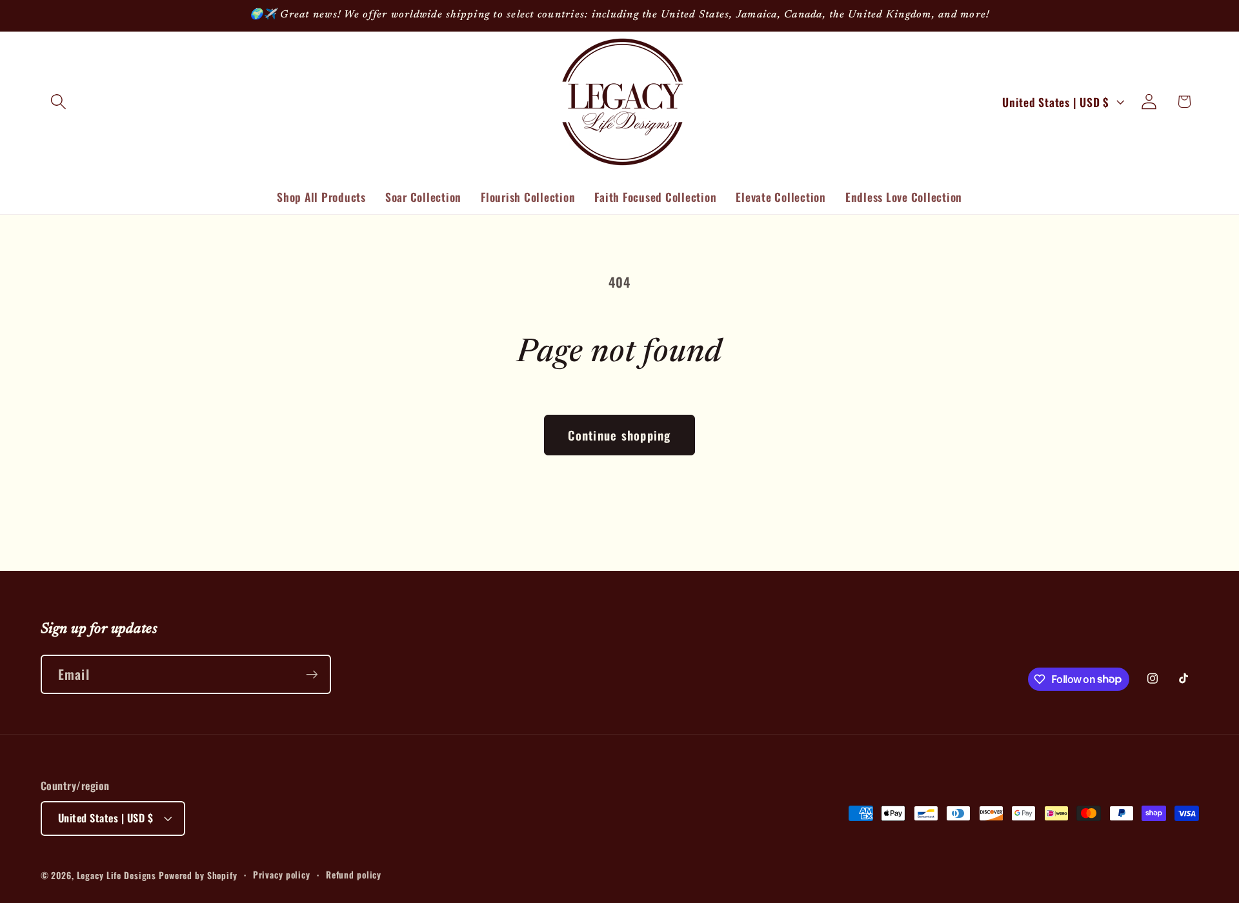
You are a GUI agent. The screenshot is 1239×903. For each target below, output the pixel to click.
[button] (58, 101)
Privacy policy (281, 874)
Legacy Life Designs (118, 875)
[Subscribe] (312, 674)
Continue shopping (619, 435)
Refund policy (353, 874)
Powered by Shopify (198, 875)
